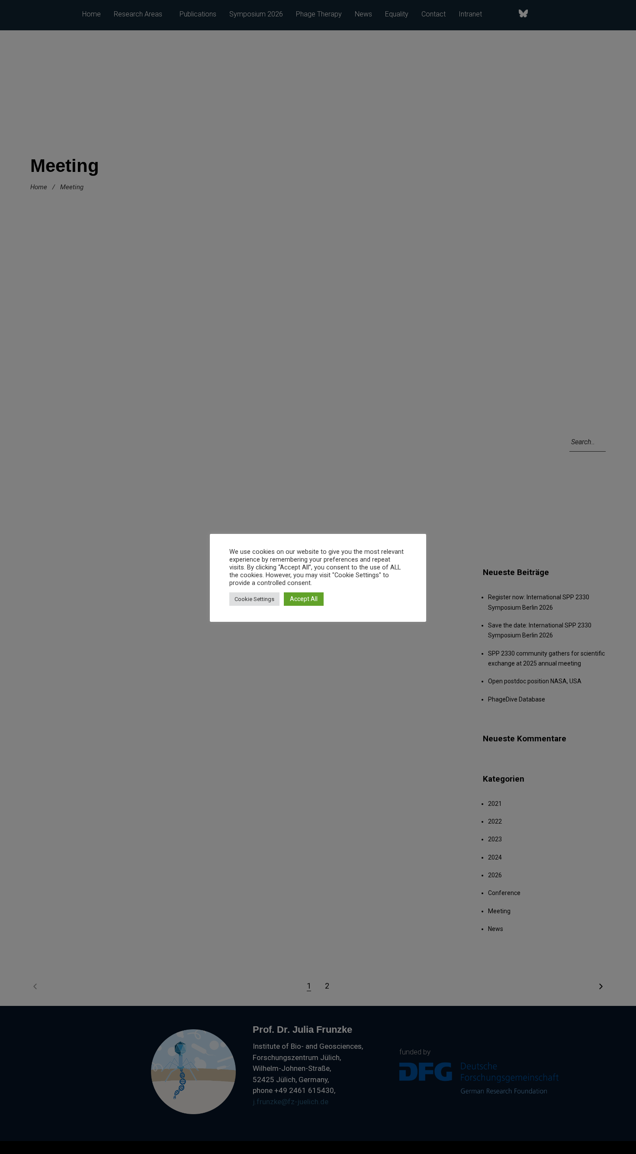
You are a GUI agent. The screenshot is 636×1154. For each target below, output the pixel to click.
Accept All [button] (304, 598)
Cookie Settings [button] (254, 599)
